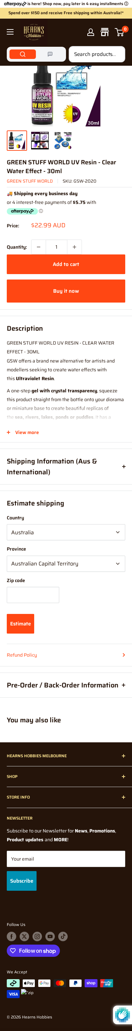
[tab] (22, 54)
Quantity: (17, 247)
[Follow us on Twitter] (24, 936)
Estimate (20, 624)
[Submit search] (116, 54)
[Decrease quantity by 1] (38, 247)
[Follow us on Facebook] (11, 936)
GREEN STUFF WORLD (30, 181)
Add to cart (66, 264)
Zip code (16, 580)
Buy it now (66, 291)
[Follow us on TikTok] (63, 936)
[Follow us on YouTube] (50, 936)
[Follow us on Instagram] (37, 936)
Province (16, 549)
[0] (119, 32)
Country (15, 517)
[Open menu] (10, 32)
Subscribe (21, 881)
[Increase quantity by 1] (74, 247)
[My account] (90, 32)
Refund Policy (22, 655)
